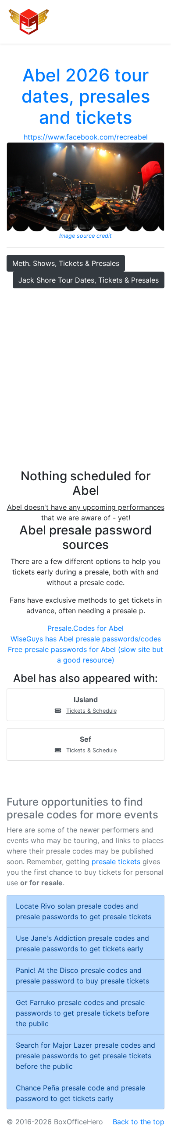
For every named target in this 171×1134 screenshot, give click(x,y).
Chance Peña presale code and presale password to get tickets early (80, 1093)
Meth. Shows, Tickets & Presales (65, 263)
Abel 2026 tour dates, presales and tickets (85, 96)
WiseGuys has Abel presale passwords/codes (86, 638)
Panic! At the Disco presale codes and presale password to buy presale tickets (82, 975)
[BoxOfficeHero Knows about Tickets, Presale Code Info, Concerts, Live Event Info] (29, 22)
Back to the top (138, 1121)
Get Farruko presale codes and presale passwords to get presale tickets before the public (82, 1013)
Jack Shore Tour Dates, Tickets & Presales (88, 280)
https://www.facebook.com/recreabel (86, 137)
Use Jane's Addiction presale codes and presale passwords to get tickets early (82, 943)
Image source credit (85, 235)
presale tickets (116, 861)
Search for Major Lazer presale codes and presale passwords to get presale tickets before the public (85, 1056)
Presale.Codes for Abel (85, 628)
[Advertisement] (85, 378)
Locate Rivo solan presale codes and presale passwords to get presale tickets (83, 911)
